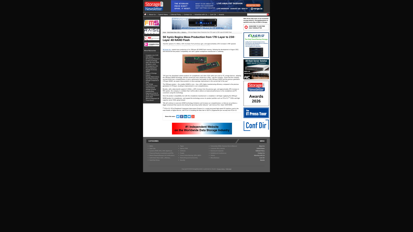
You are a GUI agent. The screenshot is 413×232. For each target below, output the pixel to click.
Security (182, 160)
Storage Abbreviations (152, 77)
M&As (151, 146)
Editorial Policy (176, 14)
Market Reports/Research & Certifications (161, 155)
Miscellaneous (215, 158)
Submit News (163, 14)
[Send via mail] (189, 116)
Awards (221, 14)
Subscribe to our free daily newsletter (257, 27)
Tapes (182, 146)
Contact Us (188, 14)
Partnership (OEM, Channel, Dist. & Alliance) (224, 146)
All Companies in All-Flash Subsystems (152, 67)
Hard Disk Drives (154, 160)
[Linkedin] (185, 116)
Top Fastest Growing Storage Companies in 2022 (152, 80)
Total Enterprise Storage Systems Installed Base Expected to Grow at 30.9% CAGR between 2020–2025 (152, 92)
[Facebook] (181, 116)
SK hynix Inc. (167, 49)
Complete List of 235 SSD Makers (152, 56)
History (213, 155)
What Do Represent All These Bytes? (152, 99)
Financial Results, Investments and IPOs (161, 153)
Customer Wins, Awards (218, 148)
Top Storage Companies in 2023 (151, 85)
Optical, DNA (184, 148)
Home (164, 32)
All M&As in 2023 (151, 64)
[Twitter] (178, 116)
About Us (152, 14)
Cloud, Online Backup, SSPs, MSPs (190, 155)
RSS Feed (228, 169)
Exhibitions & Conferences (218, 153)
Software (183, 151)
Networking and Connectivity (189, 158)
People (182, 153)
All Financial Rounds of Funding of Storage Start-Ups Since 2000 (152, 60)
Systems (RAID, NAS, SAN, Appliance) (160, 151)
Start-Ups (152, 148)
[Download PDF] (193, 116)
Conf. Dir (213, 14)
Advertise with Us (200, 14)
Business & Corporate (217, 151)
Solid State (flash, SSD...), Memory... (177, 32)
